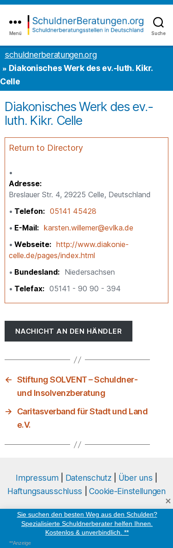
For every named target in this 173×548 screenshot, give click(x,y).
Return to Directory (46, 148)
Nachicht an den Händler (68, 331)
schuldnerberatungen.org (50, 54)
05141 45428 (73, 211)
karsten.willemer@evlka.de (88, 227)
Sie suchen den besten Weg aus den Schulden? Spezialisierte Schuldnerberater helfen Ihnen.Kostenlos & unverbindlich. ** (87, 523)
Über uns (136, 478)
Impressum (37, 478)
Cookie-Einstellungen (127, 491)
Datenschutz (89, 478)
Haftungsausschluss (44, 491)
